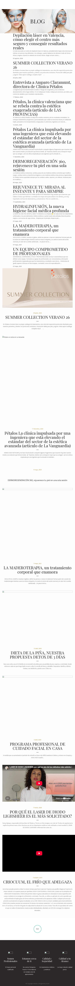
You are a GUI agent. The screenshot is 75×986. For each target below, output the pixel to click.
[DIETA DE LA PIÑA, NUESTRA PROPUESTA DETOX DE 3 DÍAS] (37, 617)
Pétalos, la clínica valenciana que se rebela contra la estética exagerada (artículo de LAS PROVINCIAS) (42, 108)
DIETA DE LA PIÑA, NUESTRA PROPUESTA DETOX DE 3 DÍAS (37, 655)
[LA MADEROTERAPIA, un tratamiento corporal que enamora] (37, 523)
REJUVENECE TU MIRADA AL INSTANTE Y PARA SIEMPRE (39, 189)
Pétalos (35, 983)
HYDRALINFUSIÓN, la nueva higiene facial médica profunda (41, 208)
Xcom (47, 983)
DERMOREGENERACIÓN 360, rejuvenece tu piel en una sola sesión (39, 165)
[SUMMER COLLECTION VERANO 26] (37, 288)
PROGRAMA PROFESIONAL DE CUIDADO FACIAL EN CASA (37, 746)
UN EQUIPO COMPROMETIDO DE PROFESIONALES (40, 251)
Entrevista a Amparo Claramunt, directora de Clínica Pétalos (42, 84)
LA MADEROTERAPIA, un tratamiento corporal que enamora (36, 230)
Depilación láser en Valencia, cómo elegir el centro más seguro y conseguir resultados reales (40, 41)
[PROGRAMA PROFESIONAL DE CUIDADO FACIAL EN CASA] (37, 705)
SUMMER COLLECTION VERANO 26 (42, 65)
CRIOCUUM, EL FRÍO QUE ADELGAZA (37, 881)
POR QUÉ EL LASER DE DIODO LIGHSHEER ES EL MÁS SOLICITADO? (37, 814)
